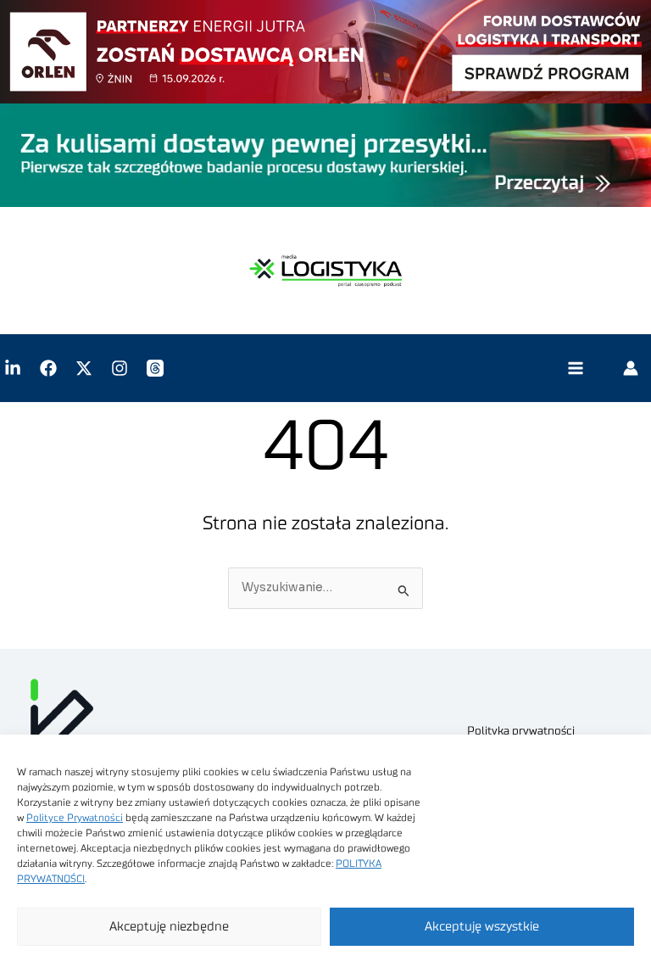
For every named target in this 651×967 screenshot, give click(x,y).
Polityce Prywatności (74, 818)
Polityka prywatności (521, 731)
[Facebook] (48, 368)
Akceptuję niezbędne (169, 926)
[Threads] (155, 368)
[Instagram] (119, 368)
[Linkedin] (12, 368)
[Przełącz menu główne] (575, 368)
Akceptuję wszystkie (482, 926)
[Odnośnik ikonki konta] (630, 368)
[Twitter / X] (84, 368)
